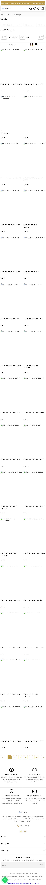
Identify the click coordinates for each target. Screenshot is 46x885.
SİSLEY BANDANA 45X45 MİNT (33, 84)
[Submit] (41, 865)
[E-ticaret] (22, 883)
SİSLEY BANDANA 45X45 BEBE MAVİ (33, 179)
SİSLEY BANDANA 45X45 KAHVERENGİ (8, 132)
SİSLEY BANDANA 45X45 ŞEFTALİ (11, 84)
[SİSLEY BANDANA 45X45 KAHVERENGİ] (11, 112)
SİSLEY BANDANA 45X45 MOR (10, 225)
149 (36, 757)
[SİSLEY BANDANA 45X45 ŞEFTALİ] (11, 65)
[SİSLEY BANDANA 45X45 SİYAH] (11, 159)
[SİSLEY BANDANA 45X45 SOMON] (34, 534)
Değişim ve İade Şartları (19, 879)
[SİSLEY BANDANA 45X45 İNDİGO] (34, 487)
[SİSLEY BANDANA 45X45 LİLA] (34, 299)
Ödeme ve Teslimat (24, 876)
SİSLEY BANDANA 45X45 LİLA (33, 319)
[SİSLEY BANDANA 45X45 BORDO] (11, 346)
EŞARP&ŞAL (18, 15)
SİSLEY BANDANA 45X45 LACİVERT (31, 226)
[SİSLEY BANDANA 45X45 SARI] (34, 112)
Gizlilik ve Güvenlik (36, 876)
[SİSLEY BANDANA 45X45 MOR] (11, 206)
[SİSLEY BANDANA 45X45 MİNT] (34, 65)
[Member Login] (38, 8)
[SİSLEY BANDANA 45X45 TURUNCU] (34, 253)
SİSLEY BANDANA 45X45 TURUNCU (31, 273)
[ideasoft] (11, 883)
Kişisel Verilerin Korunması (35, 879)
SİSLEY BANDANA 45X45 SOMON (34, 553)
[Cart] (42, 8)
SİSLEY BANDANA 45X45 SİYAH (10, 178)
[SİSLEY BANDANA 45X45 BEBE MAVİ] (34, 159)
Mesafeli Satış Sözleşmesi (9, 876)
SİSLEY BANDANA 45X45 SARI (33, 131)
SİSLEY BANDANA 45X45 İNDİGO (34, 506)
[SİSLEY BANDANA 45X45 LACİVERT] (34, 206)
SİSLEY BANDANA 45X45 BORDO (11, 365)
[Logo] (6, 8)
